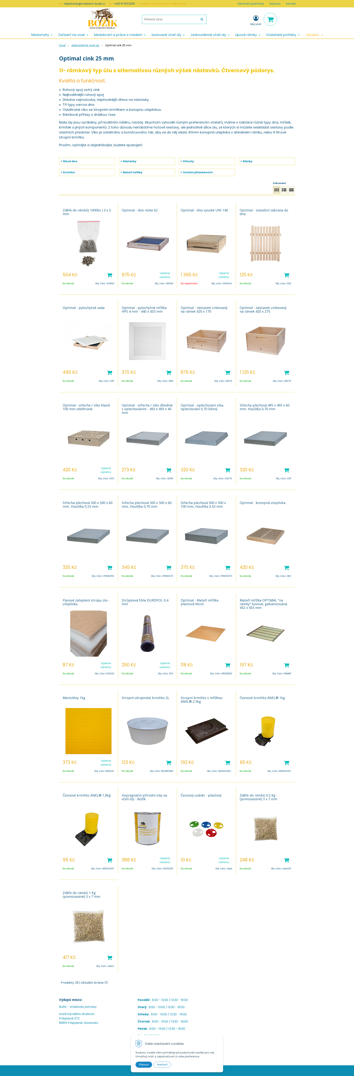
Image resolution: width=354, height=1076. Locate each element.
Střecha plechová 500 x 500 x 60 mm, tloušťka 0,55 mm (87, 504)
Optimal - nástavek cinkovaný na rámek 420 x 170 (204, 309)
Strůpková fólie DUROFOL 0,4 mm (145, 602)
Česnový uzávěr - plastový (201, 795)
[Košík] (270, 19)
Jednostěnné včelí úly (85, 45)
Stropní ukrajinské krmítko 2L (145, 698)
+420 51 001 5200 (124, 4)
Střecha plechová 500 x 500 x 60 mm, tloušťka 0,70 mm (146, 504)
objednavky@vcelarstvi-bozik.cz (84, 4)
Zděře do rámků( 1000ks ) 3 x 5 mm (87, 212)
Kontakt (291, 4)
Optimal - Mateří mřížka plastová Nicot (199, 602)
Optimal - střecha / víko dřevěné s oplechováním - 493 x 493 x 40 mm (147, 409)
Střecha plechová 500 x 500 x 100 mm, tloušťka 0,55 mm (203, 504)
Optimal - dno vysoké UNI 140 (204, 210)
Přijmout (144, 1064)
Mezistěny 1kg (74, 698)
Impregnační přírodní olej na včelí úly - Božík (144, 797)
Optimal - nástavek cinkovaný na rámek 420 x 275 (263, 309)
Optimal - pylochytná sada (84, 307)
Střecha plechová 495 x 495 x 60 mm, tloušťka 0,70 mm (264, 407)
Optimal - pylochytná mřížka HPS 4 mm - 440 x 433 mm (144, 309)
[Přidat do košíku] (109, 274)
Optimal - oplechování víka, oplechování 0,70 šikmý (202, 407)
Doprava (275, 4)
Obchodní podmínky (250, 4)
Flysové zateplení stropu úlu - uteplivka (86, 602)
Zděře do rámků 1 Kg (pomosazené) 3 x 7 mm (81, 895)
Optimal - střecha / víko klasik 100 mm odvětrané (86, 407)
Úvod (62, 45)
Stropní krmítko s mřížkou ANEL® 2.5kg (202, 700)
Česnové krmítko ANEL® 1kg (262, 698)
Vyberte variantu (164, 275)
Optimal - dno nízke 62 (140, 210)
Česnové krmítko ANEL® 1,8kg (87, 795)
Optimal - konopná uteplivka (262, 502)
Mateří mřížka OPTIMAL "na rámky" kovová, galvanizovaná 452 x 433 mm (263, 604)
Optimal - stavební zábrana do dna (264, 212)
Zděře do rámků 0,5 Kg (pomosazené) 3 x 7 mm (258, 797)
